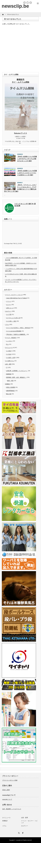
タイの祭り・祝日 (11, 321)
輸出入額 (8, 394)
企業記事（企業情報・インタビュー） (16, 370)
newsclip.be (19, 840)
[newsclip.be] (15, 6)
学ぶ (7, 344)
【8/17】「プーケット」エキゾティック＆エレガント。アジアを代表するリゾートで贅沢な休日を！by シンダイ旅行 (20, 188)
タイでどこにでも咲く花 (13, 318)
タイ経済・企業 (10, 357)
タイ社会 (8, 354)
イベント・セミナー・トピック (14, 294)
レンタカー (9, 341)
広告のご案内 (6, 789)
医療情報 (8, 374)
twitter (27, 2)
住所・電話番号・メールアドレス (11, 809)
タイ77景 (8, 314)
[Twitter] (18, 832)
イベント (8, 301)
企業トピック (10, 308)
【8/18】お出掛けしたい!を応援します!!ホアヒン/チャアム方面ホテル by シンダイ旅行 (27, 159)
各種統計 (7, 384)
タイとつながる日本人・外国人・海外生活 (18, 327)
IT (6, 367)
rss (24, 2)
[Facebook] (22, 832)
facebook (30, 2)
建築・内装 (10, 380)
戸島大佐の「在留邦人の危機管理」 (16, 334)
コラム (7, 324)
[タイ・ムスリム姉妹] (21, 130)
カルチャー (8, 311)
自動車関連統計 (10, 390)
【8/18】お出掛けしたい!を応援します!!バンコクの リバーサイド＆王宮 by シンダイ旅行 (27, 173)
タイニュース (9, 347)
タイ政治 (8, 351)
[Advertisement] (20, 49)
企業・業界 (8, 364)
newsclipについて (7, 799)
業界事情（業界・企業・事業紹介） (16, 377)
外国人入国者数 (10, 387)
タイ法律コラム (9, 360)
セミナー (8, 304)
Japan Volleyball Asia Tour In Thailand (16, 298)
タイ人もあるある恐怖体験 (13, 331)
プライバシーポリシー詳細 (9, 780)
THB (14, 243)
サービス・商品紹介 (10, 337)
